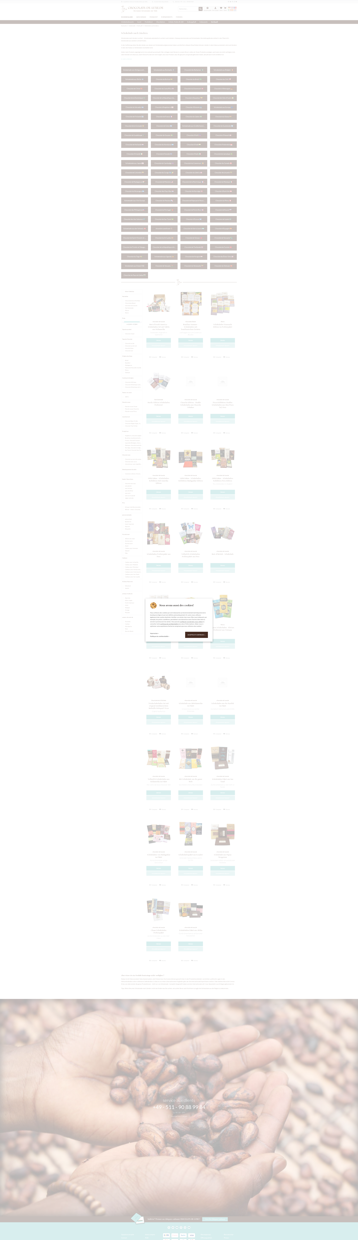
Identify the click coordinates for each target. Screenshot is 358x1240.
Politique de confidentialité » (159, 636)
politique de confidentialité (169, 624)
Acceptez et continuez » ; (196, 635)
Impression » (154, 633)
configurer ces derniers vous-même (191, 622)
